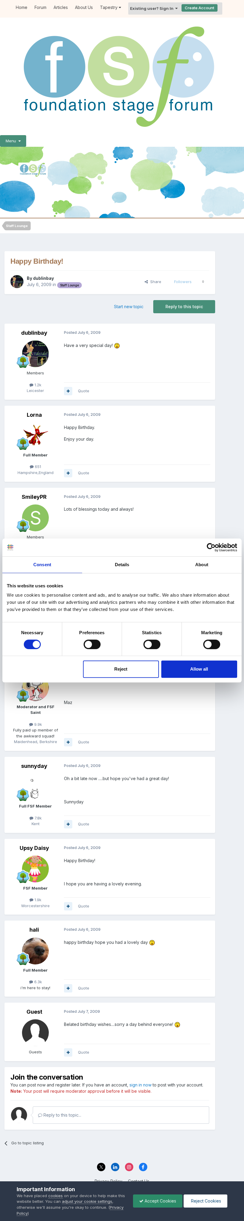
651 (37, 466)
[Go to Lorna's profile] (35, 435)
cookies (55, 1195)
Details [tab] (122, 564)
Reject (120, 669)
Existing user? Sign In (152, 8)
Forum (40, 7)
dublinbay (43, 278)
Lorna (34, 415)
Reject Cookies (205, 1200)
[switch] (92, 644)
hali (34, 930)
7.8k (37, 818)
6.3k (37, 981)
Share (154, 281)
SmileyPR (34, 497)
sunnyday (34, 766)
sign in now (140, 1084)
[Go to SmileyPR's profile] (35, 517)
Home (21, 7)
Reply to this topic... (61, 1114)
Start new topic (128, 306)
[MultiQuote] (68, 391)
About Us (84, 7)
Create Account (199, 7)
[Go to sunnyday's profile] (35, 787)
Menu (12, 140)
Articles (61, 7)
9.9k (37, 724)
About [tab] (201, 564)
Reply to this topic (184, 306)
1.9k (37, 899)
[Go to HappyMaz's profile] (35, 687)
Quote (83, 390)
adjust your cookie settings (87, 1201)
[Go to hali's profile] (35, 951)
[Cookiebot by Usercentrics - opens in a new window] (211, 547)
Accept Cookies (159, 1200)
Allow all (199, 669)
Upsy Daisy (34, 848)
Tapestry (109, 7)
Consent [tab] (42, 564)
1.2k (37, 384)
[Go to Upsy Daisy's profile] (35, 869)
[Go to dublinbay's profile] (17, 281)
